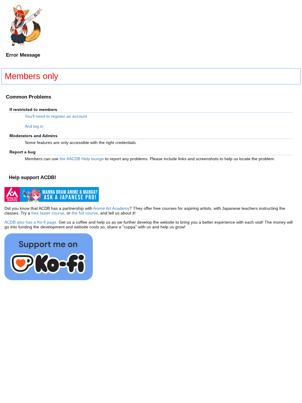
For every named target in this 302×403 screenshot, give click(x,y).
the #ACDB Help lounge (82, 158)
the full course (85, 213)
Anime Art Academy (111, 208)
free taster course (47, 213)
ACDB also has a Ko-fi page (30, 222)
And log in (34, 126)
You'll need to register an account (56, 116)
